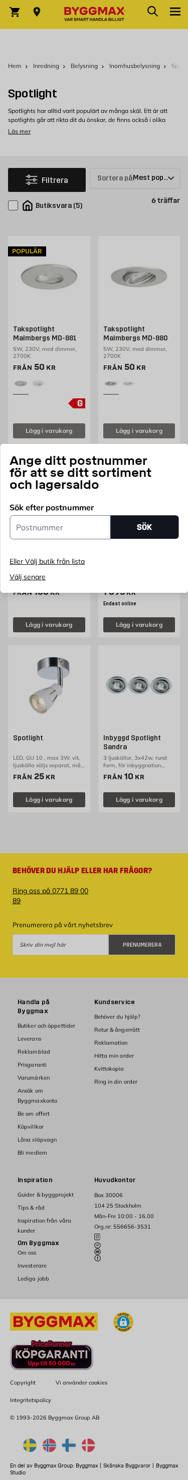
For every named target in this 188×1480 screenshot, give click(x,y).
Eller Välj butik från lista (47, 561)
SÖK (144, 527)
